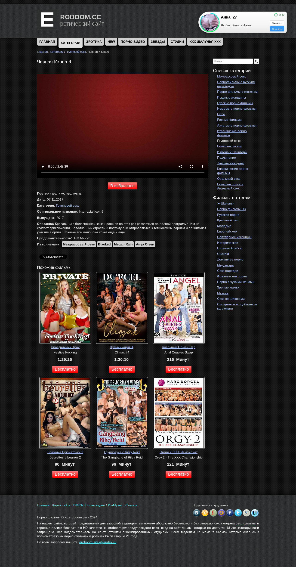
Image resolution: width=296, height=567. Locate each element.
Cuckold (223, 254)
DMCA (78, 505)
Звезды (158, 41)
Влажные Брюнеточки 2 (65, 452)
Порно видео (133, 41)
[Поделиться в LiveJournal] (246, 513)
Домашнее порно (230, 259)
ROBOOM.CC (80, 17)
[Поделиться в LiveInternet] (255, 513)
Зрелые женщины (230, 163)
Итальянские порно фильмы (232, 133)
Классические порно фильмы (232, 171)
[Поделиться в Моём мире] (221, 513)
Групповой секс (228, 141)
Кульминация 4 (121, 347)
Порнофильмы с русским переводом (236, 84)
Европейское (227, 231)
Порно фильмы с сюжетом (237, 91)
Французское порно (232, 276)
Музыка (222, 293)
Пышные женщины (231, 97)
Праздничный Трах (65, 347)
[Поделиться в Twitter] (238, 513)
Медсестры (225, 265)
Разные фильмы (229, 119)
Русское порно (228, 215)
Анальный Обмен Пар (178, 347)
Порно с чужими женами (235, 282)
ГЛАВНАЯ (47, 41)
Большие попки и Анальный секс (230, 186)
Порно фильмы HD (231, 209)
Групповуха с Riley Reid (122, 452)
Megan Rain (123, 244)
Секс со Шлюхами (231, 299)
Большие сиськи (229, 146)
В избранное (122, 185)
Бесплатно (65, 369)
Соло (221, 114)
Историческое (227, 243)
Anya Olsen (145, 244)
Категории (70, 43)
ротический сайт (82, 23)
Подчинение (226, 157)
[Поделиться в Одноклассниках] (205, 513)
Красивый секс (228, 220)
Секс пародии (227, 271)
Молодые (224, 226)
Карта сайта (61, 505)
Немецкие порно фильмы (236, 108)
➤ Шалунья (225, 203)
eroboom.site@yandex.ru (97, 542)
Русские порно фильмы (235, 103)
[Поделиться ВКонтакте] (196, 513)
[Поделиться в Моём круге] (213, 513)
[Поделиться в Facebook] (230, 513)
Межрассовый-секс (231, 76)
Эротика (94, 41)
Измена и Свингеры (232, 152)
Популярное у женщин (234, 237)
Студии (177, 41)
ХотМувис (115, 505)
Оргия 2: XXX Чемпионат (178, 452)
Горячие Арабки (229, 248)
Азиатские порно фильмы (236, 125)
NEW (111, 41)
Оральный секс (228, 178)
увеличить (74, 193)
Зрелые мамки (228, 287)
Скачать (131, 505)
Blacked (104, 244)
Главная (43, 505)
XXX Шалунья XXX (205, 41)
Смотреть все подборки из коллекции (237, 306)
